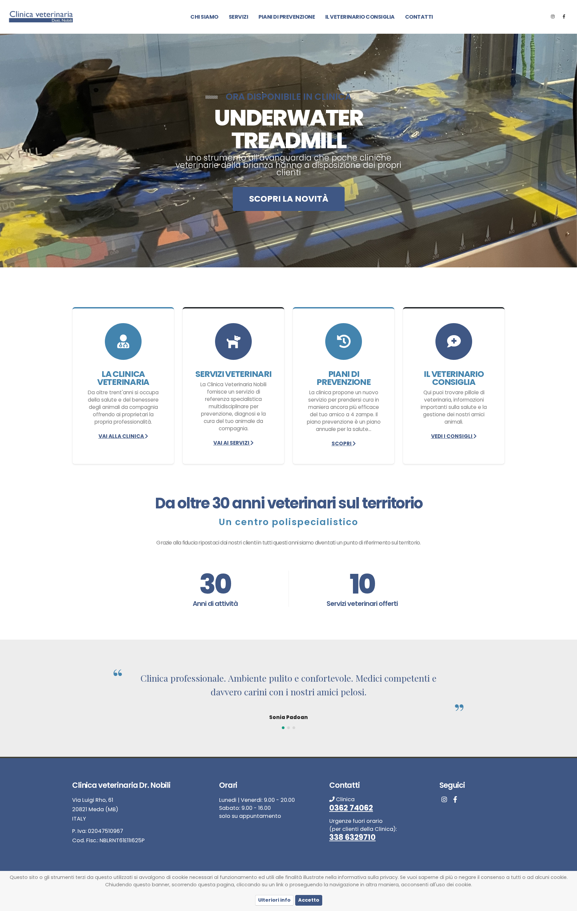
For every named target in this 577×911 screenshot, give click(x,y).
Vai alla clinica (122, 436)
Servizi (238, 17)
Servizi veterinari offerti (362, 603)
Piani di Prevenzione (286, 17)
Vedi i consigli (452, 436)
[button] (283, 728)
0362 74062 (351, 808)
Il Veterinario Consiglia (360, 17)
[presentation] (17, 151)
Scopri (342, 443)
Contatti (419, 17)
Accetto (308, 900)
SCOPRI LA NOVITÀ (288, 199)
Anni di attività (215, 603)
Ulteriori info (274, 900)
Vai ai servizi (231, 442)
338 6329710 (352, 837)
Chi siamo (204, 17)
